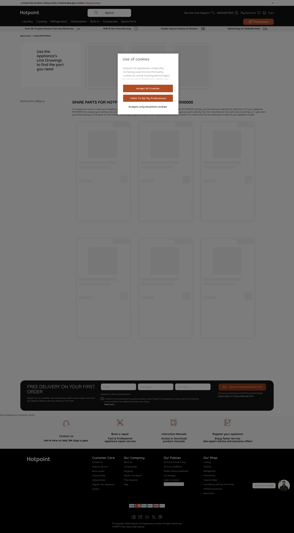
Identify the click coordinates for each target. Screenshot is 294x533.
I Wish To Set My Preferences (148, 98)
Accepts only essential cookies (148, 106)
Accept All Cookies (147, 88)
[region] (148, 84)
